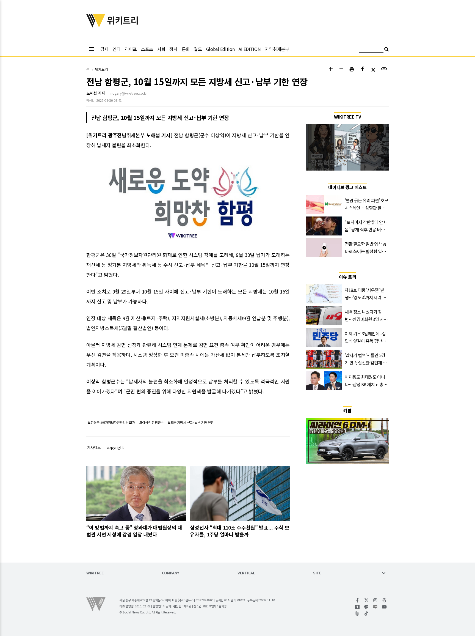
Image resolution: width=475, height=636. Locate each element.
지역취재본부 (277, 49)
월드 (198, 49)
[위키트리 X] (366, 600)
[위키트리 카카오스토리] (357, 607)
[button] (330, 69)
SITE (317, 573)
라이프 (131, 49)
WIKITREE (95, 573)
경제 (104, 49)
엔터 (116, 49)
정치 (173, 49)
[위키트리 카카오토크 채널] (366, 607)
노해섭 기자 (95, 93)
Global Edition (220, 49)
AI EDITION (250, 49)
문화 (186, 49)
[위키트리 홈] (96, 25)
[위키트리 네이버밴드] (357, 613)
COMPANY (170, 573)
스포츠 (147, 49)
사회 (161, 49)
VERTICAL (246, 573)
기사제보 (94, 447)
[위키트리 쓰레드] (384, 600)
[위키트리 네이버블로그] (375, 607)
